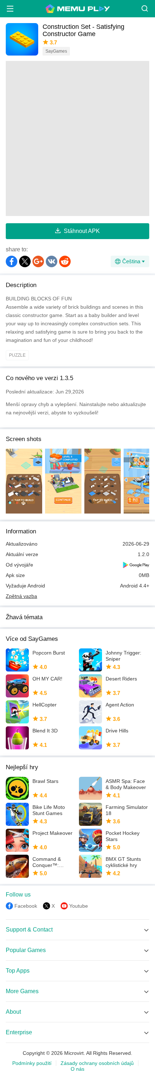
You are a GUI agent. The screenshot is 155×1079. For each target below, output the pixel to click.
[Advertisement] (77, 138)
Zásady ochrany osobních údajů (97, 1063)
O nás (77, 1069)
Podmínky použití (32, 1063)
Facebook (25, 906)
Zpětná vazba (21, 596)
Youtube (78, 906)
